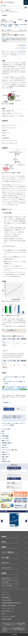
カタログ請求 (5, 582)
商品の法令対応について (7, 611)
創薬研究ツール (5, 454)
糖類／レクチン (5, 440)
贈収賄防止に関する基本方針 (9, 605)
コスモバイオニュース (17, 476)
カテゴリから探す (5, 39)
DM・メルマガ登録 (6, 585)
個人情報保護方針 (6, 597)
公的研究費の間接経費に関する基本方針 (11, 602)
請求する (17, 526)
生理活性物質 (5, 436)
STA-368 (23, 322)
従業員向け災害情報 (6, 619)
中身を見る (12, 526)
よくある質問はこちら (11, 330)
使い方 (17, 25)
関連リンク (4, 613)
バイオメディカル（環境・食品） (10, 449)
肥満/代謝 (12, 425)
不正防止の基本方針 (6, 600)
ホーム (2, 10)
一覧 (27, 511)
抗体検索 (2, 24)
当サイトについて (6, 594)
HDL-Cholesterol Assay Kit (4, 343)
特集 (3, 431)
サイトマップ (5, 592)
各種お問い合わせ (6, 578)
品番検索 (10, 25)
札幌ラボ (4, 459)
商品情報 (7, 10)
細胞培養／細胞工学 (7, 443)
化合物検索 (16, 24)
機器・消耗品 (5, 456)
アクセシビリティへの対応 (8, 616)
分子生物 (4, 445)
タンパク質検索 (9, 24)
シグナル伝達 (12, 39)
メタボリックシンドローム (21, 39)
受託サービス (5, 452)
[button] (26, 521)
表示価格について (7, 402)
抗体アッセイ (5, 447)
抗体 (3, 433)
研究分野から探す (6, 461)
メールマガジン (9, 476)
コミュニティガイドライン (8, 608)
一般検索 (5, 25)
